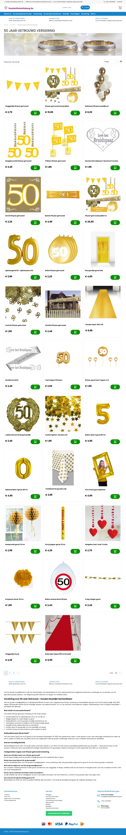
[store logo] (19, 7)
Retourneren (50, 802)
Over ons (7, 796)
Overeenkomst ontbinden (59, 813)
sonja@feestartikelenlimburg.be (111, 796)
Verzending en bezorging (54, 800)
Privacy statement (10, 800)
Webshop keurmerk (52, 808)
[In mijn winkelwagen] (35, 113)
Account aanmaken (52, 796)
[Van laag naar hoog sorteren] (121, 62)
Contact (119, 2)
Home (6, 25)
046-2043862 (105, 808)
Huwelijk (12, 25)
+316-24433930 (106, 801)
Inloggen (48, 795)
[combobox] (75, 7)
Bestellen (49, 806)
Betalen (48, 804)
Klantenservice (50, 798)
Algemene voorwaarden (12, 798)
